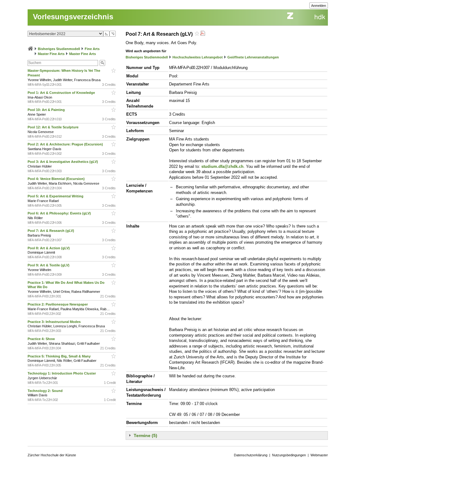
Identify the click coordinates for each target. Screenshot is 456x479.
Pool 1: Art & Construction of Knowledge (62, 92)
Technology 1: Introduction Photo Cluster (62, 373)
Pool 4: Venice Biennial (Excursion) (57, 179)
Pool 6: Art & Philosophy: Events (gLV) (60, 213)
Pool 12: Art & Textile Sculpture (53, 127)
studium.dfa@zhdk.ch (222, 166)
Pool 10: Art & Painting (47, 110)
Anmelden (318, 5)
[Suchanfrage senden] (102, 63)
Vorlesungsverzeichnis (73, 16)
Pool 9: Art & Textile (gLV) (49, 265)
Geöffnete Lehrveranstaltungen (253, 57)
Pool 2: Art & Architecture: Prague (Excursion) (66, 144)
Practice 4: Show (42, 339)
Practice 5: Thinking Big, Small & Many (60, 356)
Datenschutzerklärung (250, 455)
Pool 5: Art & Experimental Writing (56, 196)
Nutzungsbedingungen (289, 455)
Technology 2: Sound (46, 391)
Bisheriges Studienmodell (59, 49)
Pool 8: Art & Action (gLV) (49, 248)
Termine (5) (145, 435)
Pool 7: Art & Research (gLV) (51, 231)
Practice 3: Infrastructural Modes (55, 322)
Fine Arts (92, 49)
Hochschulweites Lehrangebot (197, 57)
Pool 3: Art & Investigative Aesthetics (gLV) (63, 162)
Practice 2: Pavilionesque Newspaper (58, 304)
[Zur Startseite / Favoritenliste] (30, 49)
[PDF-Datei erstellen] (202, 34)
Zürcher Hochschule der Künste (52, 455)
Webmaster (319, 455)
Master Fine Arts (51, 54)
